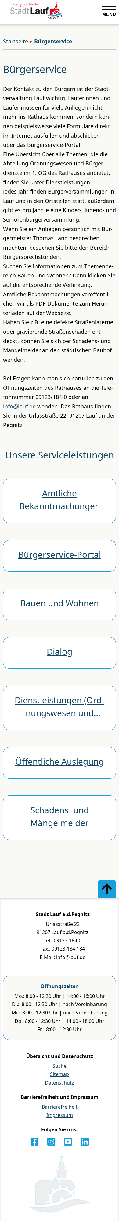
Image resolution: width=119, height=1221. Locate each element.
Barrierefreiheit (60, 1106)
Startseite (15, 41)
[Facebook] (34, 1141)
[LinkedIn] (84, 1141)
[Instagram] (51, 1141)
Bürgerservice (53, 41)
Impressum (59, 1115)
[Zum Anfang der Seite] (107, 889)
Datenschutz (59, 1082)
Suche (59, 1066)
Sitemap (59, 1074)
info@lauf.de (19, 406)
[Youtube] (68, 1141)
